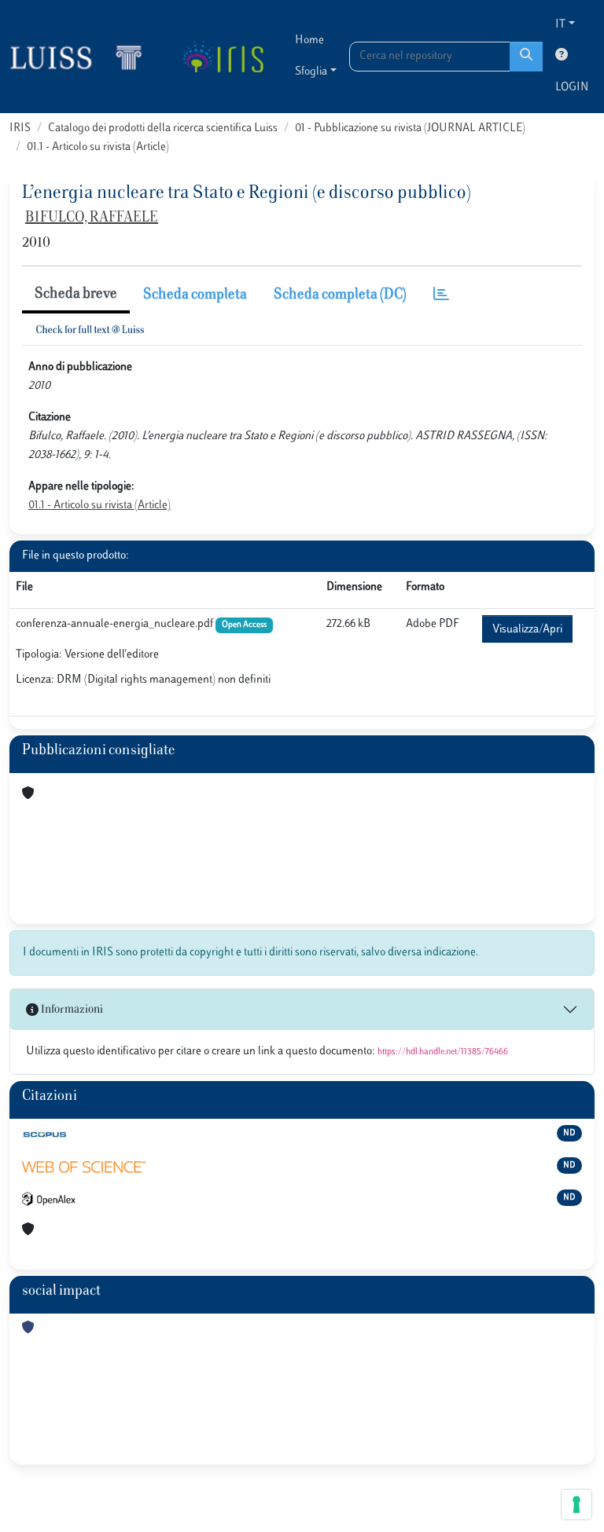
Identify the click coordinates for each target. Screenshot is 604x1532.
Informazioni (71, 1010)
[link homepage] (82, 56)
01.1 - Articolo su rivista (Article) (98, 147)
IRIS (20, 128)
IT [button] (560, 25)
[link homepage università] (222, 56)
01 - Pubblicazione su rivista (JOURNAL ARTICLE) (410, 128)
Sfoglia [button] (311, 72)
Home (309, 40)
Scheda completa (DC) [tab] (340, 295)
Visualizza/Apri (527, 630)
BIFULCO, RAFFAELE (91, 218)
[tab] (441, 296)
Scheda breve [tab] (76, 295)
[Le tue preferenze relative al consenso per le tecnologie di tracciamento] (576, 1504)
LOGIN (571, 87)
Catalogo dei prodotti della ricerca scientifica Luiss (163, 128)
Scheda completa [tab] (195, 295)
